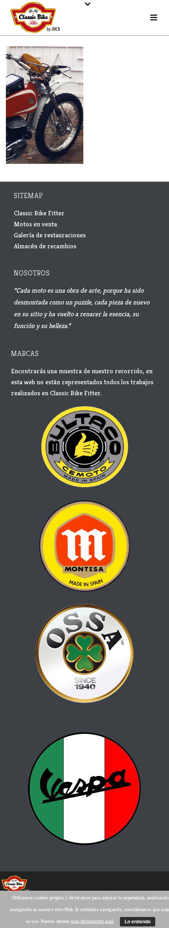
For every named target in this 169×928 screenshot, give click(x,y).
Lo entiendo (138, 921)
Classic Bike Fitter (39, 213)
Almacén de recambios (45, 246)
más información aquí (92, 921)
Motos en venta (35, 224)
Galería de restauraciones (50, 235)
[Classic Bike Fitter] (15, 883)
